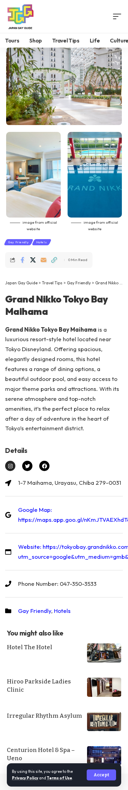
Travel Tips (52, 282)
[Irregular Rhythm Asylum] (104, 721)
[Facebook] (44, 466)
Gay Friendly (18, 242)
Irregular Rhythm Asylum (44, 715)
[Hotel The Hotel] (104, 653)
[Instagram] (10, 466)
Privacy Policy (25, 778)
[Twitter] (27, 466)
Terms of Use (59, 778)
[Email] (43, 260)
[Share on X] (33, 260)
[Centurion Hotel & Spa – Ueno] (104, 755)
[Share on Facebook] (22, 260)
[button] (101, 774)
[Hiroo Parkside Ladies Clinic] (104, 687)
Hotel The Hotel (29, 647)
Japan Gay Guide (21, 282)
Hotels (41, 242)
